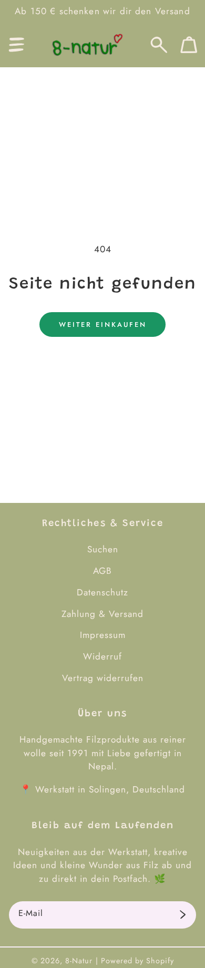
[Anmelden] (182, 915)
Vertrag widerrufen (103, 678)
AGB (102, 570)
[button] (16, 45)
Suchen (102, 549)
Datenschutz (102, 592)
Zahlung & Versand (103, 613)
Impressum (103, 635)
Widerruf (102, 656)
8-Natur (79, 960)
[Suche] (159, 45)
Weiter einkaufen (103, 324)
